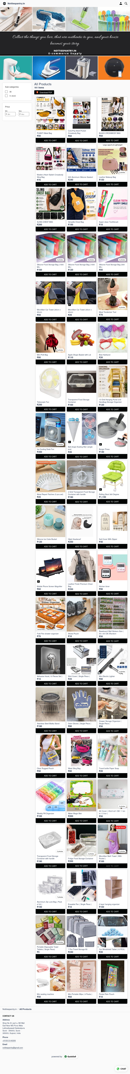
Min (6, 111)
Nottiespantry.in (16, 3)
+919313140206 (9, 1040)
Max (20, 111)
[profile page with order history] (120, 3)
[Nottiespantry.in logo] (4, 3)
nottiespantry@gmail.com (13, 1047)
